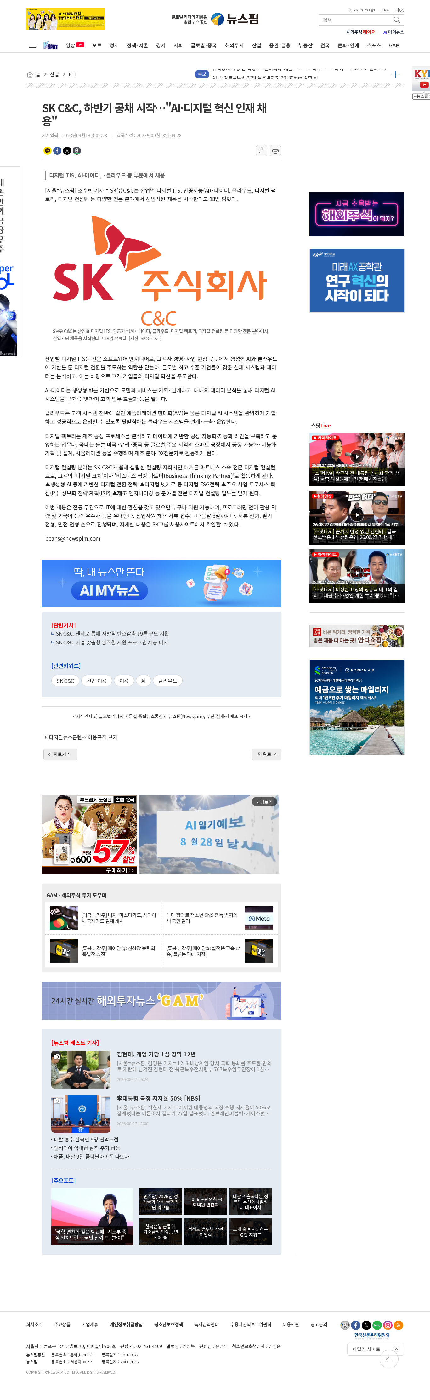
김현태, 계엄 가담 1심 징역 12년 (156, 1054)
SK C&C (65, 680)
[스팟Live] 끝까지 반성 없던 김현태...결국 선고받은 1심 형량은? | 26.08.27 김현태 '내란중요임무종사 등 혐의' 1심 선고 (356, 534)
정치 (114, 45)
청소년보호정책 (168, 1324)
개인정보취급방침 (126, 1324)
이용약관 (291, 1324)
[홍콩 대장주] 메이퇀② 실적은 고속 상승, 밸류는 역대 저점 (203, 951)
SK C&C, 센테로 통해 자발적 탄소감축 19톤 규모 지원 (112, 633)
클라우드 (167, 680)
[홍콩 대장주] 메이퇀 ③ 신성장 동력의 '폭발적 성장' (118, 951)
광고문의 (319, 1324)
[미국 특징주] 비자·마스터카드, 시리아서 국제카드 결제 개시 (118, 918)
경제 (161, 45)
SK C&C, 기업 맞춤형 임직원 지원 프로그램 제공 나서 (112, 642)
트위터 (67, 151)
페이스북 (57, 151)
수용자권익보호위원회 (250, 1324)
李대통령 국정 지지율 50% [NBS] (159, 1098)
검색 (397, 20)
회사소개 (34, 1324)
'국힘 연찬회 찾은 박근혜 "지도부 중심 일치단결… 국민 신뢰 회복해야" (91, 1234)
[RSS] (398, 1325)
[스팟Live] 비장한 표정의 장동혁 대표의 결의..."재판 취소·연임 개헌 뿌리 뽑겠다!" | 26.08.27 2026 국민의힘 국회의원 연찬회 (355, 592)
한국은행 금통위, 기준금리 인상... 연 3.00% (160, 1231)
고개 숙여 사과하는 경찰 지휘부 (250, 1232)
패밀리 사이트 (366, 1348)
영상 (70, 45)
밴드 (77, 151)
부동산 (305, 45)
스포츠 (374, 45)
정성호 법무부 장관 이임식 (205, 1232)
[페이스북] (355, 1325)
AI (143, 680)
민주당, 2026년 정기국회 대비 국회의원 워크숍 (160, 1202)
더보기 (395, 74)
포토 (97, 45)
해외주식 (361, 32)
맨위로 (264, 754)
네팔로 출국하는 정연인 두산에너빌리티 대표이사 (250, 1202)
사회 (178, 45)
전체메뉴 (32, 45)
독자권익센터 (206, 1324)
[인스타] (388, 1325)
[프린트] (275, 150)
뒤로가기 (62, 754)
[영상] (357, 458)
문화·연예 (348, 45)
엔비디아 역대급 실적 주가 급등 (87, 1147)
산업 (256, 45)
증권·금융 (280, 45)
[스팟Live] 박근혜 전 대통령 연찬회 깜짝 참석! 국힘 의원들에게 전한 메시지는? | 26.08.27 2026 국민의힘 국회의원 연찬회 (356, 475)
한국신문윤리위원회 (371, 1336)
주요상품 (62, 1324)
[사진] (80, 1068)
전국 (325, 45)
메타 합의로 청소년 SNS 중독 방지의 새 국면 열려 (201, 918)
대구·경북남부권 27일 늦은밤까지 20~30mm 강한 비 (265, 74)
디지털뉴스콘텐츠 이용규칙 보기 (83, 737)
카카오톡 (47, 151)
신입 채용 (97, 680)
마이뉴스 (393, 32)
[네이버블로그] (377, 1325)
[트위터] (366, 1325)
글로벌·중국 (204, 45)
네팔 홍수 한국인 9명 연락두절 (86, 1139)
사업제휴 (90, 1324)
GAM (394, 45)
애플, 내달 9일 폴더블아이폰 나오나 (91, 1156)
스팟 (321, 425)
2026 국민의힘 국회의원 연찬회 (205, 1202)
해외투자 (234, 45)
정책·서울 (137, 45)
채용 (124, 680)
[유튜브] (345, 1325)
